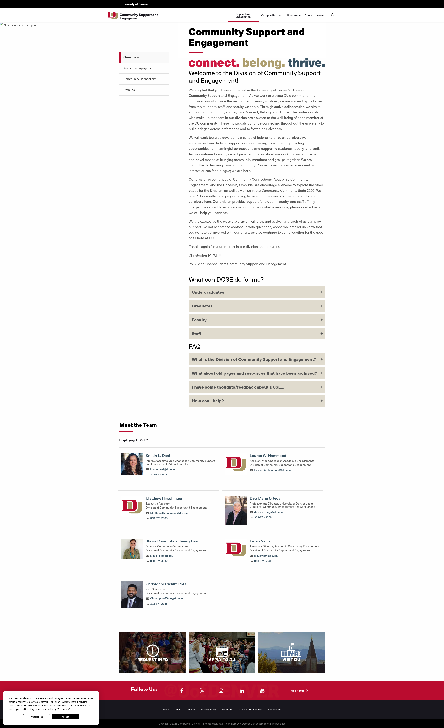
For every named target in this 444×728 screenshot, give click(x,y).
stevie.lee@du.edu (161, 555)
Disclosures (274, 709)
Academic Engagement (138, 68)
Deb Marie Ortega (265, 498)
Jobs (178, 709)
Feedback (227, 709)
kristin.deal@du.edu (162, 469)
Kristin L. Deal (158, 455)
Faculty (199, 320)
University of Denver (134, 4)
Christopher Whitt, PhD (166, 583)
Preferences (36, 717)
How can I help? (208, 401)
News (320, 15)
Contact (191, 709)
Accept (65, 717)
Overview (131, 56)
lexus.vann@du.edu (266, 555)
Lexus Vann (260, 541)
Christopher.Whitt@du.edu (166, 598)
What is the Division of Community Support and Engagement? (254, 359)
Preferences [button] (63, 709)
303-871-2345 (159, 603)
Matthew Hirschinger (164, 498)
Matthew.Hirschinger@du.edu (169, 513)
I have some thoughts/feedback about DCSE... (238, 387)
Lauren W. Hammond (268, 455)
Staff (196, 333)
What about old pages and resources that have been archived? (254, 373)
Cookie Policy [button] (77, 705)
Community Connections (139, 79)
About (308, 15)
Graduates (202, 306)
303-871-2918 (159, 474)
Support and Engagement (243, 15)
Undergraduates (208, 292)
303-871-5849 (263, 561)
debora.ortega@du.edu (268, 512)
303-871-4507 (159, 561)
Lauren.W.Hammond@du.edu (272, 470)
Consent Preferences (250, 709)
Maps (166, 709)
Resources (294, 15)
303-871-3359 (263, 517)
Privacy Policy (208, 709)
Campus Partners (272, 15)
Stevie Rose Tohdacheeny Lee (172, 541)
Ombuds (129, 90)
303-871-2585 (159, 518)
